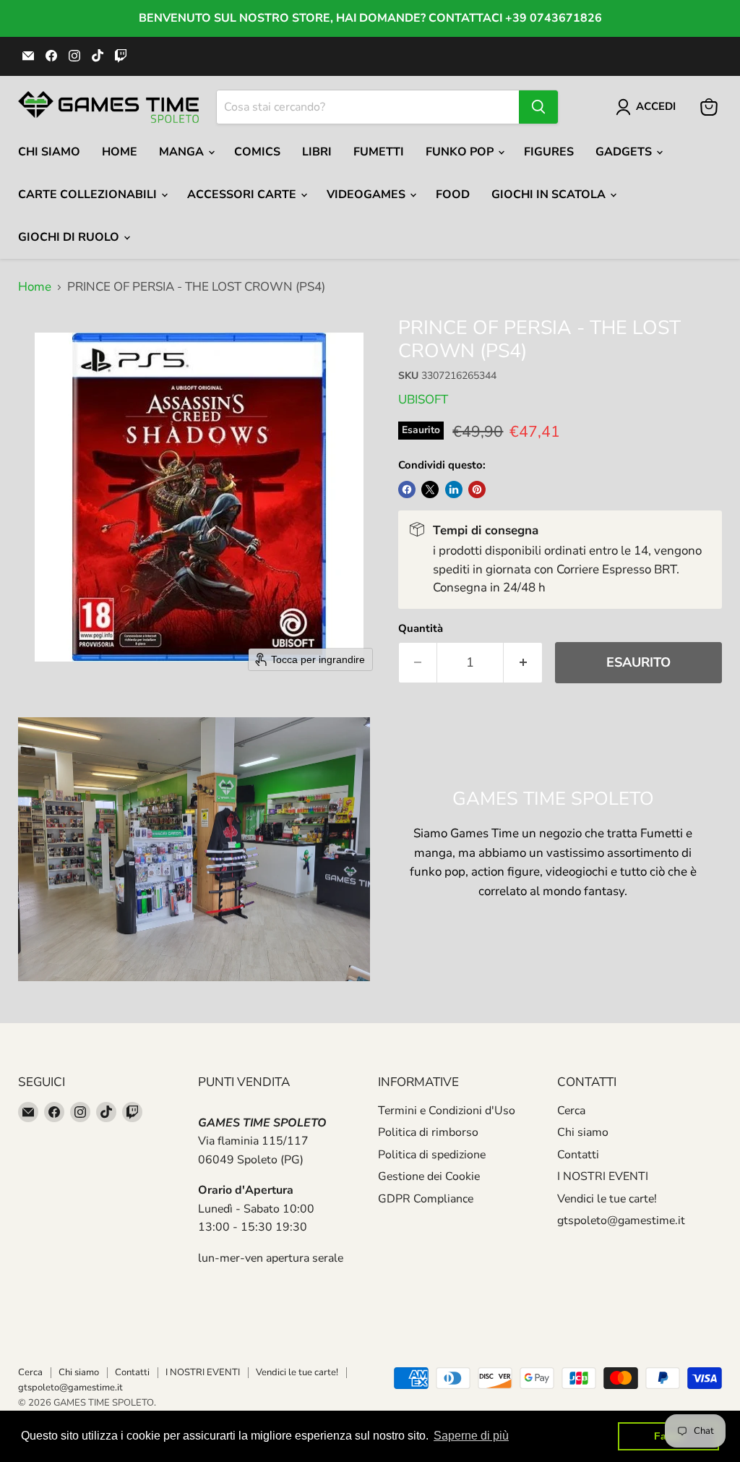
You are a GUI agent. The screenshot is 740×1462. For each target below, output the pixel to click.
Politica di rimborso (428, 1132)
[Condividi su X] (430, 489)
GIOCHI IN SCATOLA (549, 194)
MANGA (183, 152)
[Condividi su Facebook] (407, 489)
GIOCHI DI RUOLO (70, 237)
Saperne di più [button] (471, 1435)
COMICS (257, 152)
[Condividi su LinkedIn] (453, 489)
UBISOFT (423, 399)
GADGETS (625, 152)
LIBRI (317, 152)
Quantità (420, 629)
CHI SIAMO (49, 152)
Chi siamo (582, 1132)
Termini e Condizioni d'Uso (446, 1111)
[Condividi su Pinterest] (477, 489)
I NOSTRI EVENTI (602, 1176)
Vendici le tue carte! (607, 1199)
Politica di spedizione (432, 1155)
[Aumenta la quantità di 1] (523, 662)
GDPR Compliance (425, 1199)
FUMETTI (378, 152)
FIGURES (549, 152)
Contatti (578, 1155)
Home (119, 152)
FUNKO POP (461, 152)
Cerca (571, 1111)
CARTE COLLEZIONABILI (89, 194)
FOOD (453, 194)
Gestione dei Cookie (429, 1176)
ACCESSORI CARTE (243, 194)
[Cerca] (538, 107)
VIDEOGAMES (367, 194)
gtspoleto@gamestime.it (621, 1220)
